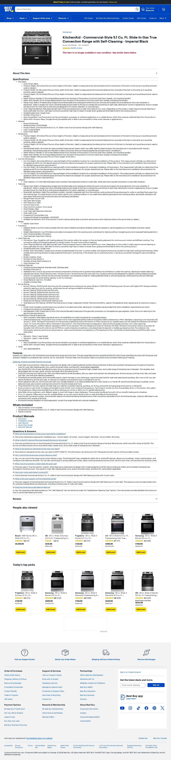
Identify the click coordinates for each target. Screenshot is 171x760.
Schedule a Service (49, 683)
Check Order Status (12, 675)
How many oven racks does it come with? (31, 472)
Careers (83, 713)
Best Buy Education (88, 691)
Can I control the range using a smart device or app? (36, 455)
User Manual (23, 423)
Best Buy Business (87, 695)
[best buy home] (8, 9)
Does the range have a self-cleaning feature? (32, 487)
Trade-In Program (11, 695)
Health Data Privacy (65, 746)
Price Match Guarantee (13, 687)
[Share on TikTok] (138, 708)
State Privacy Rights (51, 746)
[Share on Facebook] (146, 708)
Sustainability (85, 721)
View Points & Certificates (52, 713)
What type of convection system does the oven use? (36, 464)
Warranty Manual (25, 427)
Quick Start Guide (25, 425)
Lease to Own (9, 717)
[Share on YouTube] (122, 708)
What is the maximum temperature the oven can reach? (37, 449)
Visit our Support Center (52, 675)
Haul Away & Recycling (51, 695)
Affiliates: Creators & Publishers (92, 683)
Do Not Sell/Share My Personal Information (83, 746)
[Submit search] (137, 9)
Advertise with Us (87, 679)
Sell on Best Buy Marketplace (91, 675)
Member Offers (48, 717)
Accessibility (8, 745)
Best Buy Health (86, 687)
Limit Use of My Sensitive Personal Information (111, 746)
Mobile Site (143, 738)
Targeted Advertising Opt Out (134, 746)
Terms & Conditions (19, 746)
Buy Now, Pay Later (12, 721)
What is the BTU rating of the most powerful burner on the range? (41, 440)
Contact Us (46, 699)
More (162, 18)
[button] (10, 18)
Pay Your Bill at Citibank (13, 713)
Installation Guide (25, 421)
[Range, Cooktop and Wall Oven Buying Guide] (32, 362)
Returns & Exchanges (12, 683)
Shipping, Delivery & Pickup (15, 679)
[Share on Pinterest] (154, 708)
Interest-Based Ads (40, 746)
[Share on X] (162, 708)
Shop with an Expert (50, 679)
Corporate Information (89, 709)
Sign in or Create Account (130, 672)
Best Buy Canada (160, 738)
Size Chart (22, 419)
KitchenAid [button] (67, 32)
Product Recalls (10, 691)
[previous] (15, 534)
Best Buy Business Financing (15, 725)
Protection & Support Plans (53, 691)
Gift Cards (8, 699)
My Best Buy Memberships (52, 709)
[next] (156, 534)
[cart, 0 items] (163, 9)
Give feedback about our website (39, 738)
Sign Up (156, 685)
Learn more (131, 699)
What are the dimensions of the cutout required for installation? (40, 434)
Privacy (30, 745)
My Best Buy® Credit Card (14, 709)
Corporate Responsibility (90, 717)
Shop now (113, 2)
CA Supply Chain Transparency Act (151, 746)
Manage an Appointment (52, 687)
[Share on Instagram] (130, 708)
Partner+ (83, 699)
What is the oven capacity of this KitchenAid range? (35, 479)
